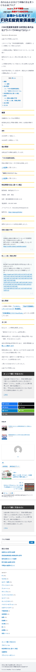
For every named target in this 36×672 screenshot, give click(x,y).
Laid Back (18, 669)
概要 (4, 81)
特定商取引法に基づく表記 (11, 93)
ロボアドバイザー (7, 607)
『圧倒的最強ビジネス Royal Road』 (13, 313)
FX (2, 575)
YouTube (4, 578)
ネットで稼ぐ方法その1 (9, 642)
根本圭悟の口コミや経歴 (9, 559)
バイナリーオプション (8, 604)
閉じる (13, 78)
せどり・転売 (5, 582)
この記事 (4, 167)
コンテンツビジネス (7, 595)
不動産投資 (5, 611)
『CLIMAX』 (16, 306)
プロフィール (6, 645)
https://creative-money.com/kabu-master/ (14, 246)
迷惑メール (5, 633)
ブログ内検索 (6, 539)
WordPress (9, 669)
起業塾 (3, 630)
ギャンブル (5, 591)
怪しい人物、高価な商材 (13, 100)
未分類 (3, 623)
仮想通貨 (4, 614)
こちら (6, 394)
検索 (32, 542)
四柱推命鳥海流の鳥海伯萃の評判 (12, 555)
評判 (4, 95)
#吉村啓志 (5, 466)
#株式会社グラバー (15, 466)
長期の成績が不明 (11, 98)
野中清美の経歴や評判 (8, 562)
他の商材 (6, 86)
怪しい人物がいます (8, 345)
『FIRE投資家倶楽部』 (12, 88)
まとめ (5, 105)
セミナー (4, 598)
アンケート (5, 588)
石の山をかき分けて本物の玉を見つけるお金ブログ (16, 666)
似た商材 (6, 103)
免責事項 (4, 652)
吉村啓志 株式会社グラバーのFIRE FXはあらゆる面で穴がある (19, 434)
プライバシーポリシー (8, 655)
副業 (3, 617)
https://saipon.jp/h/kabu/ (15, 212)
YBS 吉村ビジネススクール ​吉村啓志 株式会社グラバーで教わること (19, 426)
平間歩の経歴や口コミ (8, 565)
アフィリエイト (6, 585)
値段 (7, 84)
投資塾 (3, 620)
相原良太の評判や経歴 (8, 552)
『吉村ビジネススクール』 (13, 91)
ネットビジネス (6, 601)
